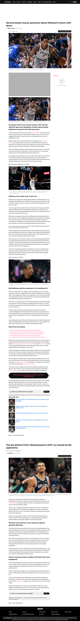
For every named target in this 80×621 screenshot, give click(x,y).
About (10, 611)
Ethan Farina (11, 28)
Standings (29, 1)
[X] (72, 1)
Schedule (24, 1)
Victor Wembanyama (47, 1)
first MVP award (13, 503)
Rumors (18, 1)
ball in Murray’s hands (20, 362)
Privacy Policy (42, 611)
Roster (39, 1)
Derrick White (24, 343)
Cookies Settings (55, 614)
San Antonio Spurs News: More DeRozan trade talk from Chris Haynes (27, 337)
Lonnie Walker (31, 343)
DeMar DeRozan (36, 132)
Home (10, 435)
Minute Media (9, 617)
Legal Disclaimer (13, 614)
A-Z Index (41, 614)
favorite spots (19, 581)
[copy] (16, 31)
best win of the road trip (29, 364)
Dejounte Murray (16, 343)
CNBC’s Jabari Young (14, 370)
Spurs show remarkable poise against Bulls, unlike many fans (25, 330)
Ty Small (10, 453)
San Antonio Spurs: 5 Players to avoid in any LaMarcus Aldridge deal (27, 333)
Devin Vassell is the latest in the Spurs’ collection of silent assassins (27, 332)
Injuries (35, 1)
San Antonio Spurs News (18, 435)
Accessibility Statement (28, 614)
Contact (24, 611)
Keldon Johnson (42, 343)
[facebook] (69, 1)
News (14, 1)
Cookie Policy (68, 611)
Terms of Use (54, 611)
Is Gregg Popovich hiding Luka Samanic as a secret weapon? (25, 335)
